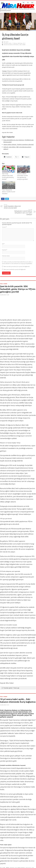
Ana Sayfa (4, 9)
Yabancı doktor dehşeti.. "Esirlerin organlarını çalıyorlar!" (18, 144)
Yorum (4, 227)
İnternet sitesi (6, 256)
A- (23, 2)
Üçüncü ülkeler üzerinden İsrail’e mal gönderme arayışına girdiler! (22, 176)
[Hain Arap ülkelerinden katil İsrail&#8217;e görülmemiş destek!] (8, 169)
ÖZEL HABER (22, 44)
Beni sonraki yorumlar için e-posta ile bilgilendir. (17, 266)
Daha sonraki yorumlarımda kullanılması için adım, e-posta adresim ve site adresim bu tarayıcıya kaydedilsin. (17, 262)
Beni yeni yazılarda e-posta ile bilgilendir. (15, 269)
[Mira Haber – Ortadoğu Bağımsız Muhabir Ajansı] (18, 5)
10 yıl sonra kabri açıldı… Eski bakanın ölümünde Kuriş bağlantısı (18, 700)
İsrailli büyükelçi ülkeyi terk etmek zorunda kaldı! (12, 206)
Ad (3, 244)
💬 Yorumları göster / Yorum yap (10, 688)
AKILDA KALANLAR (13, 9)
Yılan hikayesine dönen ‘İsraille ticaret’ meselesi (8, 191)
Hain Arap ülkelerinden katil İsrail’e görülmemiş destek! (8, 176)
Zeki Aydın (6, 42)
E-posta (4, 250)
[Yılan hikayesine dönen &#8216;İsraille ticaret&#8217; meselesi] (8, 185)
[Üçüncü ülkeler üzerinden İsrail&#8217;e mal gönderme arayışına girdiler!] (23, 169)
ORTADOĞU (16, 44)
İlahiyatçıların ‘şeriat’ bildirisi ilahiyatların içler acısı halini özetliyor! (23, 212)
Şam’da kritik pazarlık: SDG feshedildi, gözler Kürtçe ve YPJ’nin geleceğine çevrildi (17, 289)
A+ (32, 2)
